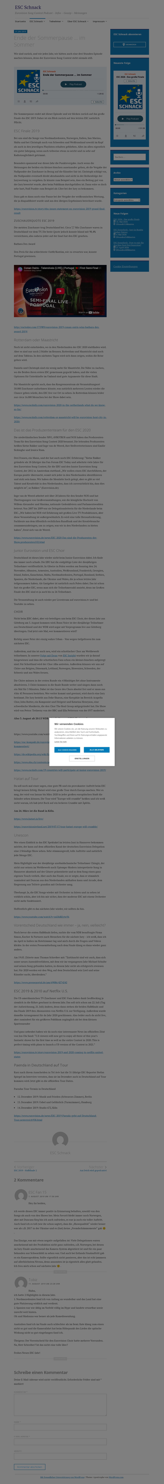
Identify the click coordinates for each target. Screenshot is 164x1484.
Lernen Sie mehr (60, 742)
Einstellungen (82, 758)
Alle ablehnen (97, 750)
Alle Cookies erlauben (67, 750)
